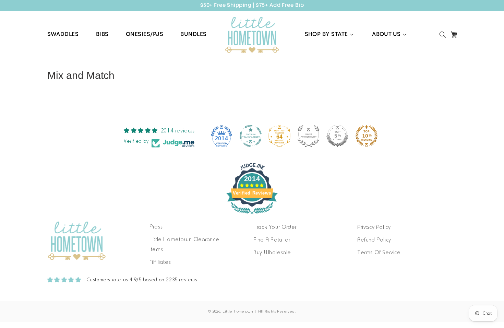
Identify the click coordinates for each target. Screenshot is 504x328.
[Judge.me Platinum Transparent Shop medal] (251, 136)
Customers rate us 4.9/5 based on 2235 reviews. (143, 280)
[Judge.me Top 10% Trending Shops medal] (366, 136)
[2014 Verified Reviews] (252, 216)
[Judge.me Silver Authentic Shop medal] (309, 136)
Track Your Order (275, 227)
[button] (330, 34)
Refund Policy (374, 240)
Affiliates (160, 262)
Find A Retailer (271, 240)
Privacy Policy (374, 227)
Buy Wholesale (272, 253)
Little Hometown (238, 312)
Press (156, 227)
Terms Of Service (379, 253)
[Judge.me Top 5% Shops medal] (337, 136)
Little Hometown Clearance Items (184, 245)
